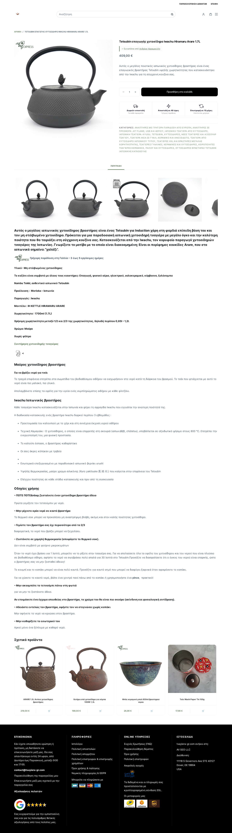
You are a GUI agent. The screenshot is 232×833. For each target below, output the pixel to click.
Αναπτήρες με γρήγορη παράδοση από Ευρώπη (163, 127)
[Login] (203, 14)
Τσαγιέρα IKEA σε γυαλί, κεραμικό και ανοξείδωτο (159, 137)
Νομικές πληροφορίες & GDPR (89, 773)
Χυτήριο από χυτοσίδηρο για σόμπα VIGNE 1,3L (89, 700)
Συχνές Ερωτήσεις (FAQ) (138, 743)
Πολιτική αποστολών (83, 748)
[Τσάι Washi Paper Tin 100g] (192, 669)
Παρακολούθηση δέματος (138, 748)
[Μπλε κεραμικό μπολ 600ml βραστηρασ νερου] (141, 669)
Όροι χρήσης (131, 754)
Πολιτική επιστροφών (136, 759)
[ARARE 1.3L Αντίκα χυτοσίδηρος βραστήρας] (38, 669)
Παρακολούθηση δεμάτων (193, 4)
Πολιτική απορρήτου (83, 754)
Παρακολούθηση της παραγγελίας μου (36, 775)
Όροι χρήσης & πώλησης (86, 768)
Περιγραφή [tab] (116, 166)
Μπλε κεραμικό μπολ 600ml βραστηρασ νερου (141, 700)
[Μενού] (216, 14)
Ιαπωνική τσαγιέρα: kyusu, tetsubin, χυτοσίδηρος (149, 134)
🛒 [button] (49, 711)
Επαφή (214, 4)
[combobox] (114, 14)
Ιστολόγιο (77, 743)
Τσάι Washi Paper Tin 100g (192, 699)
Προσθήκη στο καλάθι (179, 91)
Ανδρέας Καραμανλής (149, 48)
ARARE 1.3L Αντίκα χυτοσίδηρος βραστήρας (38, 700)
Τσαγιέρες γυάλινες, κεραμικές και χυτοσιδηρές (168, 144)
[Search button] (172, 14)
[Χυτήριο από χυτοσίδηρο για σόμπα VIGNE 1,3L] (89, 669)
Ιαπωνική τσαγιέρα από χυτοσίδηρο (186, 131)
